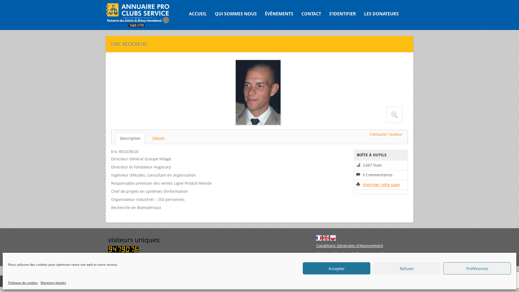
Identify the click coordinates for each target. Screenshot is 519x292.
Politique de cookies (23, 282)
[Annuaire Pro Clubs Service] (141, 15)
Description (130, 138)
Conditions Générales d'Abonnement (349, 245)
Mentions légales (53, 282)
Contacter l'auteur (386, 134)
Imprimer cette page (381, 184)
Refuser (407, 268)
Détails (158, 138)
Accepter (336, 268)
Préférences (477, 268)
